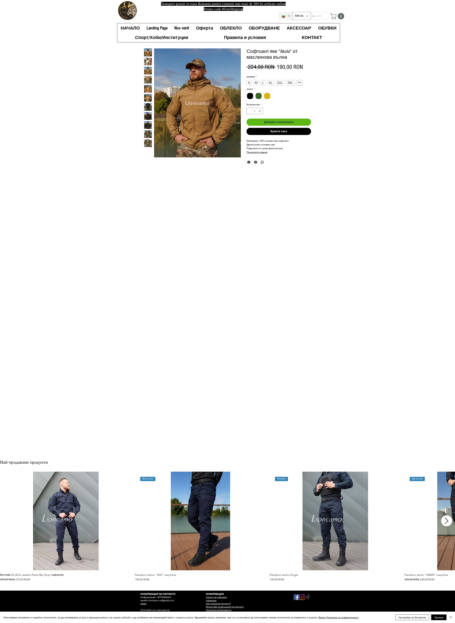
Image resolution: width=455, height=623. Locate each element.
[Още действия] (309, 222)
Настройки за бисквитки (412, 617)
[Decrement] (249, 115)
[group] (227, 526)
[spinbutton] (254, 115)
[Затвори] (451, 617)
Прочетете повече (257, 156)
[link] (265, 64)
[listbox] (302, 16)
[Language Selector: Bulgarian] (285, 16)
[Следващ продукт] (446, 520)
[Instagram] (302, 597)
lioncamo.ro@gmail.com (161, 600)
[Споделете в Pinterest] (255, 166)
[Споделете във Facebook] (249, 166)
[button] (302, 16)
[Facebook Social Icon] (296, 597)
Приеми (438, 617)
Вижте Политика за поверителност (338, 617)
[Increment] (260, 115)
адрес (143, 603)
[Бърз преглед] (65, 521)
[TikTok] (308, 597)
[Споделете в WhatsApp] (262, 166)
